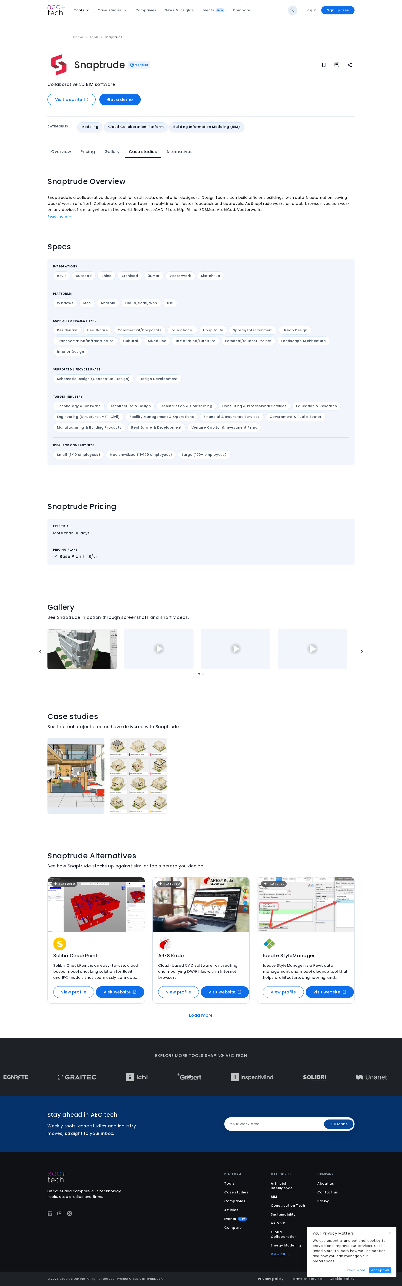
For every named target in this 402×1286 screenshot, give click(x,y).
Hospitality (213, 330)
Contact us (327, 1192)
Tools (94, 37)
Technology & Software (79, 406)
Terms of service (306, 1278)
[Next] (362, 651)
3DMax (154, 275)
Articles (231, 1210)
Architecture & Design (131, 406)
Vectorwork (180, 275)
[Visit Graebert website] (158, 1077)
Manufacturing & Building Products (89, 427)
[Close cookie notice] (389, 1233)
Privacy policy (271, 1278)
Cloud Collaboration (284, 1234)
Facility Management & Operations (162, 416)
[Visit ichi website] (105, 1077)
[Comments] (337, 65)
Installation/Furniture (195, 341)
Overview (61, 151)
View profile (73, 992)
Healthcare (97, 330)
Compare (233, 1227)
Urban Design (295, 330)
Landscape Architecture (303, 341)
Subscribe (339, 1124)
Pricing (87, 151)
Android (108, 303)
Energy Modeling (286, 1245)
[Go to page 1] (199, 674)
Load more (201, 1015)
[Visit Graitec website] (45, 1077)
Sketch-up (210, 275)
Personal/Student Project (248, 341)
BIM (274, 1196)
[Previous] (40, 651)
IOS (170, 303)
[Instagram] (69, 1213)
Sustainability (283, 1214)
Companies (234, 1201)
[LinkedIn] (50, 1213)
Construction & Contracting (186, 406)
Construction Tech (288, 1205)
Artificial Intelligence (281, 1185)
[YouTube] (59, 1213)
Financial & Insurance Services (232, 416)
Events (234, 1218)
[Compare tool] (138, 893)
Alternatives (179, 151)
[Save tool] (138, 884)
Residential (67, 330)
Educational (182, 330)
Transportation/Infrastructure (85, 341)
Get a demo (120, 99)
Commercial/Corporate (140, 330)
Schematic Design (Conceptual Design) (93, 378)
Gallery (112, 151)
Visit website (68, 99)
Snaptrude (113, 37)
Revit (61, 275)
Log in (311, 10)
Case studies (143, 151)
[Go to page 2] (203, 674)
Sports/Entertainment (253, 330)
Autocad (84, 275)
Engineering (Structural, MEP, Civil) (88, 416)
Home (78, 37)
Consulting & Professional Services (254, 406)
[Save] (323, 65)
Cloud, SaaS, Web (141, 303)
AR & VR (278, 1223)
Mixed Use (157, 341)
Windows (65, 303)
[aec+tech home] (56, 10)
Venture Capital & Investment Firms (224, 427)
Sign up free (338, 10)
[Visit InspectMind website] (220, 1077)
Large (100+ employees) (204, 454)
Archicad (129, 275)
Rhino (106, 275)
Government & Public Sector (296, 416)
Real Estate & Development (156, 427)
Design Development (159, 378)
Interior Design (70, 351)
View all (278, 1254)
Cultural (130, 341)
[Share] (350, 65)
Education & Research (316, 406)
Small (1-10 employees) (78, 454)
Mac (87, 303)
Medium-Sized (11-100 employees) (141, 454)
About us (325, 1183)
